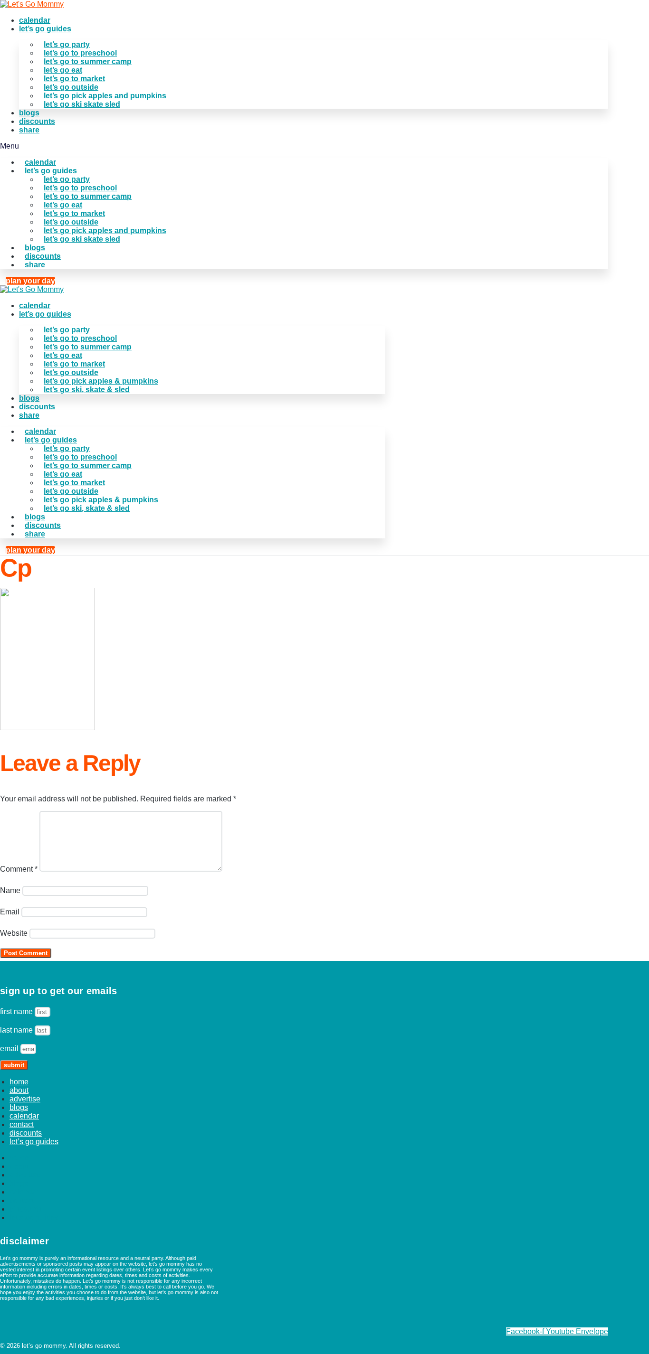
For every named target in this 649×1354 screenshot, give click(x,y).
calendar (34, 20)
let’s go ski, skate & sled (87, 390)
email (10, 1048)
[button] (304, 146)
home (19, 1082)
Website (14, 933)
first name (17, 1011)
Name (10, 890)
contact (22, 1124)
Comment (19, 869)
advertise (25, 1099)
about (19, 1090)
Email (9, 912)
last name (17, 1030)
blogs (29, 113)
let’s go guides (45, 29)
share (29, 130)
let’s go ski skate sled (82, 104)
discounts (37, 121)
